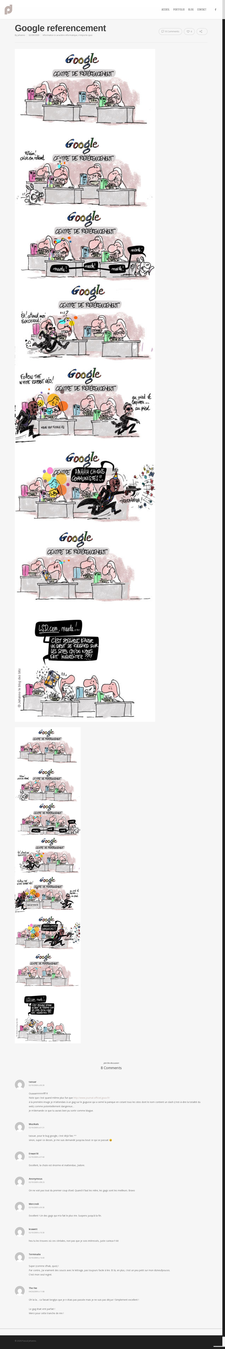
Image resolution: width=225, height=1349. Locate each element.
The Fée (33, 1288)
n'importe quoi (85, 35)
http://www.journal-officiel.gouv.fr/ (91, 1097)
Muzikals (34, 1124)
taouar (32, 1081)
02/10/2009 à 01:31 (36, 1127)
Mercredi (34, 1203)
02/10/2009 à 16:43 (36, 1257)
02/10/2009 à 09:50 (36, 1207)
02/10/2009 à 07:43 (36, 1157)
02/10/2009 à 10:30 (36, 1232)
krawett (33, 1229)
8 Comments (172, 31)
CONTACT (201, 9)
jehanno (21, 35)
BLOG (191, 9)
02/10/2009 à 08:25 (36, 1182)
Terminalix (35, 1254)
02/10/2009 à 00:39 (36, 1085)
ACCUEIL (166, 9)
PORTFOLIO (179, 9)
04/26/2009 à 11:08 (36, 1291)
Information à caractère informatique (60, 35)
